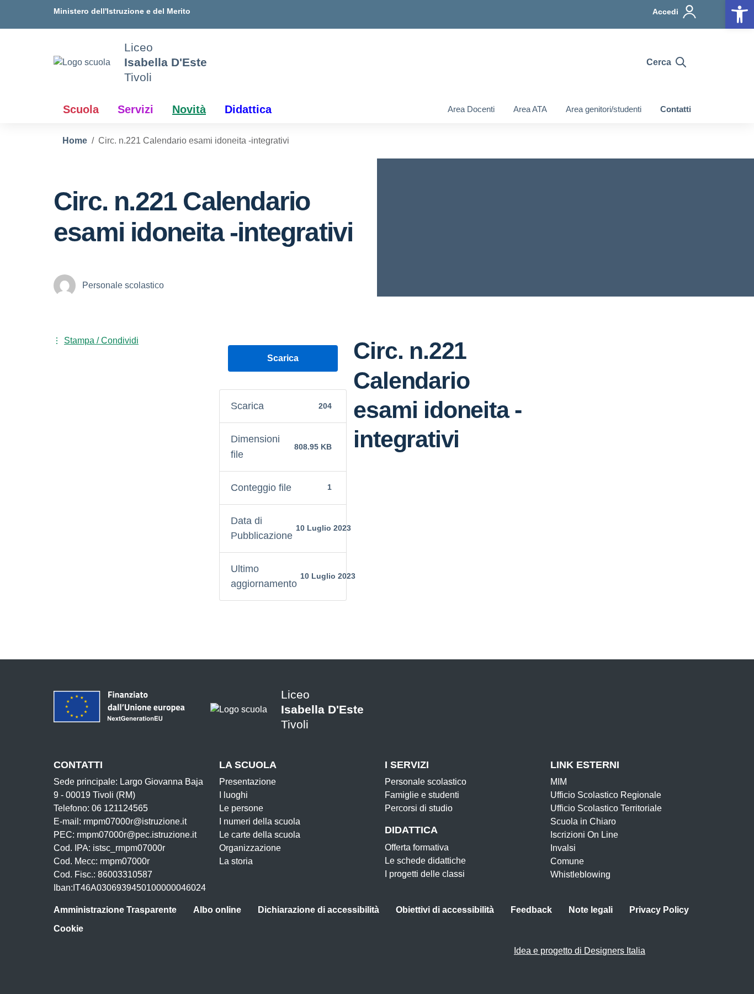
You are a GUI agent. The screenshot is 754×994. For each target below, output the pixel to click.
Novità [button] (189, 109)
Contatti (675, 109)
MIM (558, 781)
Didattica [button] (248, 109)
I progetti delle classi (425, 874)
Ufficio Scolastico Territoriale (606, 808)
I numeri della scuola (259, 821)
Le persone (241, 808)
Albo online (217, 909)
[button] (739, 14)
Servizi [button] (135, 109)
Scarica (283, 358)
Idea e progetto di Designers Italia (579, 950)
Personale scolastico (425, 781)
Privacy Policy (659, 909)
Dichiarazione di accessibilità (318, 909)
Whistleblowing (580, 874)
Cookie (68, 928)
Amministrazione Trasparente (115, 909)
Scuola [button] (81, 109)
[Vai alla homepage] (82, 62)
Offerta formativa (417, 847)
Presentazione (247, 781)
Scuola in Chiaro (583, 821)
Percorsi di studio (419, 808)
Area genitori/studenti (603, 109)
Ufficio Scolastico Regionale (605, 795)
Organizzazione (250, 848)
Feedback (531, 909)
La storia (236, 861)
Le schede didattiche (425, 860)
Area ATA (530, 109)
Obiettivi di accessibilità (445, 909)
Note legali (591, 909)
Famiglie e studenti (422, 795)
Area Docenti (471, 109)
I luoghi (233, 795)
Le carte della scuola (259, 834)
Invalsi (563, 848)
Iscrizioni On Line (584, 834)
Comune (567, 861)
